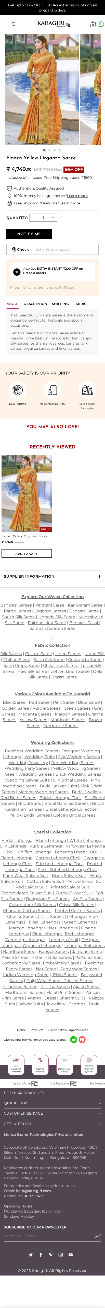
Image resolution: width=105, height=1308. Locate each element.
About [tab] (13, 304)
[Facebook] (41, 1255)
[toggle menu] (5, 24)
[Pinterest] (51, 1255)
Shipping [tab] (60, 304)
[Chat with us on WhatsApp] (101, 24)
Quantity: (17, 217)
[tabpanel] (52, 332)
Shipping (60, 177)
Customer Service (23, 1113)
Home (21, 1030)
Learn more (77, 195)
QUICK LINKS (16, 1103)
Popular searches (24, 1093)
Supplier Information (29, 576)
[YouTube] (71, 1255)
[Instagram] (61, 1255)
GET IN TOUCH (17, 1124)
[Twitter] (31, 1255)
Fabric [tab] (79, 304)
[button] (44, 150)
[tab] (35, 305)
